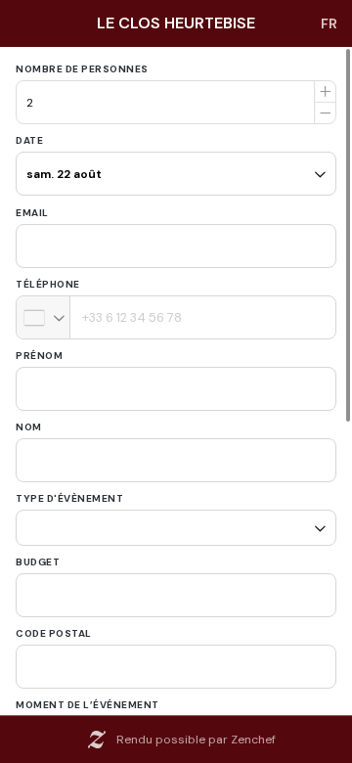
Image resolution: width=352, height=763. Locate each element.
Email (32, 212)
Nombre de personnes (82, 69)
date (29, 140)
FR (329, 23)
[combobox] (43, 317)
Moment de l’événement (87, 698)
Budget (38, 555)
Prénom (39, 355)
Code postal (54, 626)
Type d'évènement (69, 498)
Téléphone (48, 284)
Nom (29, 427)
